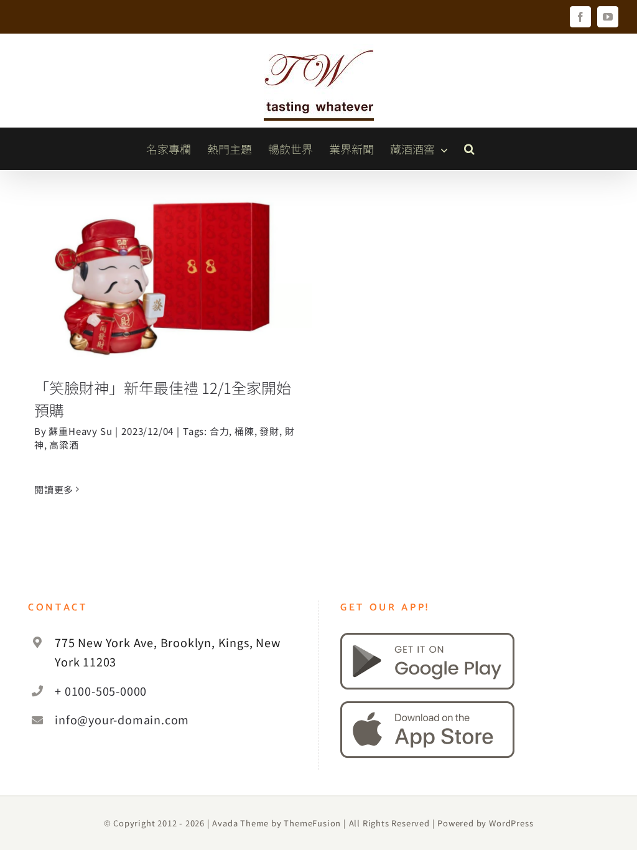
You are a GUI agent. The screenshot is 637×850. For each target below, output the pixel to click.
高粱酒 (63, 444)
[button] (469, 149)
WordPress (511, 823)
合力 (220, 430)
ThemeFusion (312, 823)
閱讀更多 (53, 489)
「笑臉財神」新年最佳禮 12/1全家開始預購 (166, 252)
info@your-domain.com (122, 719)
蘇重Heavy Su (80, 430)
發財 (269, 430)
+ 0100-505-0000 (101, 691)
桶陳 (244, 430)
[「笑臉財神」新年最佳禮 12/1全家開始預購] (165, 278)
